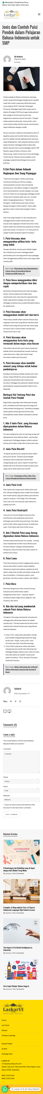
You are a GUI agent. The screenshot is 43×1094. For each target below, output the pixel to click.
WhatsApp (9, 2)
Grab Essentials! (31, 1088)
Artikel (4, 1049)
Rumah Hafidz (7, 1044)
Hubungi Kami (7, 1054)
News (18, 62)
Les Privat (5, 1025)
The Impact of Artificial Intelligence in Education (17, 948)
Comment (7, 749)
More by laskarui (21, 693)
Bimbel (4, 1030)
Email (5, 786)
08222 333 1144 (8, 5)
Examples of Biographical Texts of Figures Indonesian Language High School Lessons (19, 908)
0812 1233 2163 (22, 5)
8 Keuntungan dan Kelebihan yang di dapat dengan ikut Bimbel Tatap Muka (19, 869)
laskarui (9, 873)
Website (6, 795)
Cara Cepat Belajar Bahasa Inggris (16, 986)
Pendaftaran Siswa (21, 2)
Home (4, 1020)
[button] (5, 1089)
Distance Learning (8, 1035)
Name (5, 777)
